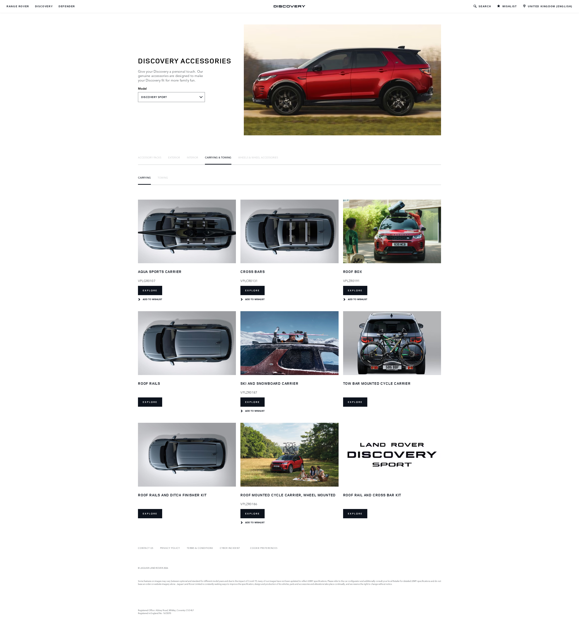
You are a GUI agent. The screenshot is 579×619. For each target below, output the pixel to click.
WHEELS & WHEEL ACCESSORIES (258, 157)
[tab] (149, 157)
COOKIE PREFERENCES (264, 547)
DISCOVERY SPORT (154, 97)
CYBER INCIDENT (230, 547)
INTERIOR (192, 157)
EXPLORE (150, 290)
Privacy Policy (170, 547)
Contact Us (145, 547)
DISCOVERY (44, 6)
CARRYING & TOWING (218, 157)
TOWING (163, 177)
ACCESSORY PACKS (149, 157)
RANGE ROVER (18, 6)
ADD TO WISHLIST (152, 299)
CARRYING (144, 177)
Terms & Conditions (200, 547)
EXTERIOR (174, 157)
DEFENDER (67, 6)
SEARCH (485, 6)
